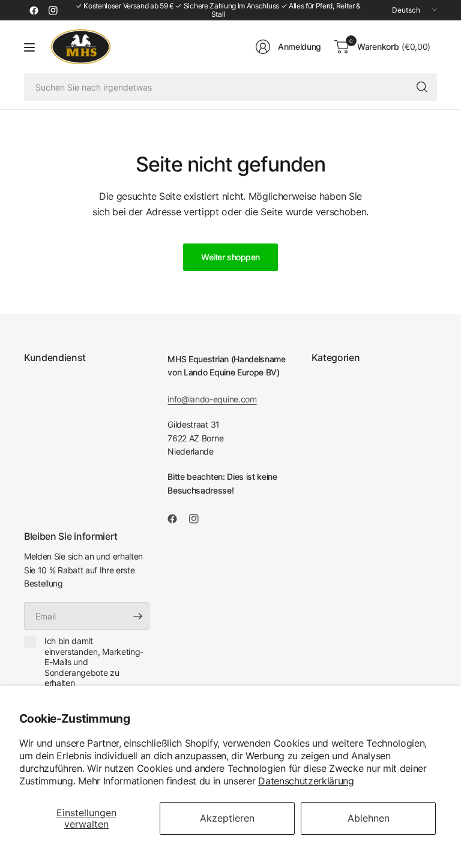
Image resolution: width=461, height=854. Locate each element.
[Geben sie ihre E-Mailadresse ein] (137, 616)
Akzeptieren (227, 818)
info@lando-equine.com (211, 399)
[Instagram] (52, 10)
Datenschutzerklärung (306, 781)
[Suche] (422, 87)
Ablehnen (369, 818)
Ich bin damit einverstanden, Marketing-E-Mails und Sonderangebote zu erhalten (93, 662)
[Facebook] (33, 10)
